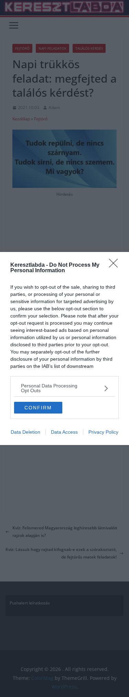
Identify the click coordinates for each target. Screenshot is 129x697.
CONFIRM (38, 407)
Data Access (64, 432)
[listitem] (64, 388)
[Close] (115, 265)
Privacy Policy (103, 432)
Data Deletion (25, 432)
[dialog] (64, 348)
